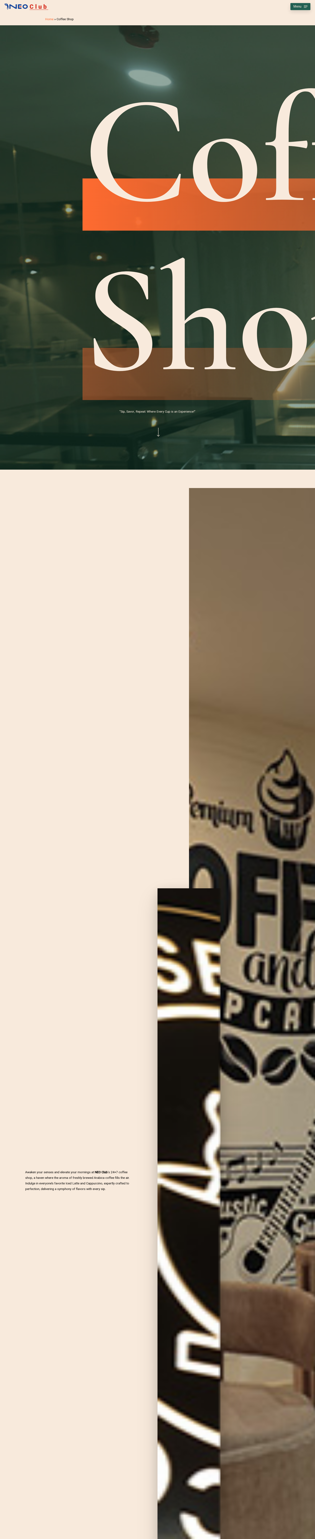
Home (49, 19)
